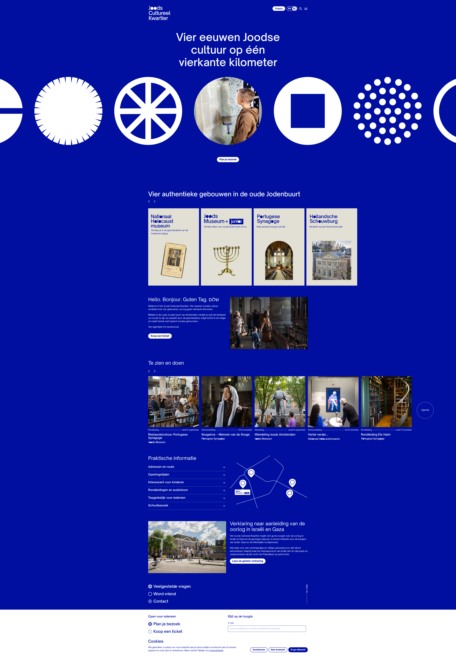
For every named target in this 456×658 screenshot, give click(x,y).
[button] (187, 467)
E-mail (231, 623)
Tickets (279, 9)
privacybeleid (216, 651)
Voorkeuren (259, 650)
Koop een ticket (160, 336)
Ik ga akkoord (298, 650)
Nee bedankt (278, 650)
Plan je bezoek (228, 159)
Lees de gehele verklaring (247, 561)
